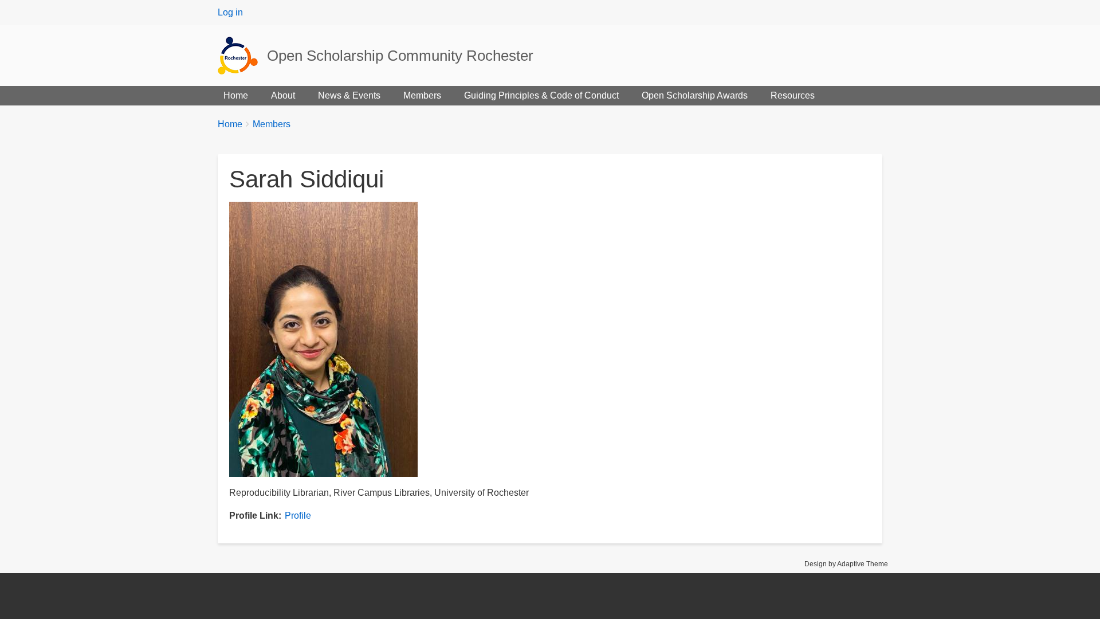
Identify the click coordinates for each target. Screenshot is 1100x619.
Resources (793, 95)
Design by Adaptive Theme (846, 564)
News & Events (349, 95)
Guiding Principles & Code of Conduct (541, 95)
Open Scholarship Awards (695, 95)
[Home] (242, 56)
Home (235, 95)
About (283, 95)
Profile (298, 515)
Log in (230, 12)
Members (422, 95)
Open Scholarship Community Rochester (400, 55)
